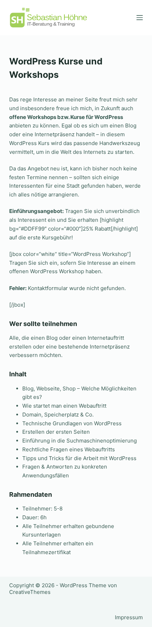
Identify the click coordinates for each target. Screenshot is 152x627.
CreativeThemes (30, 592)
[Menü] (139, 17)
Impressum (129, 617)
